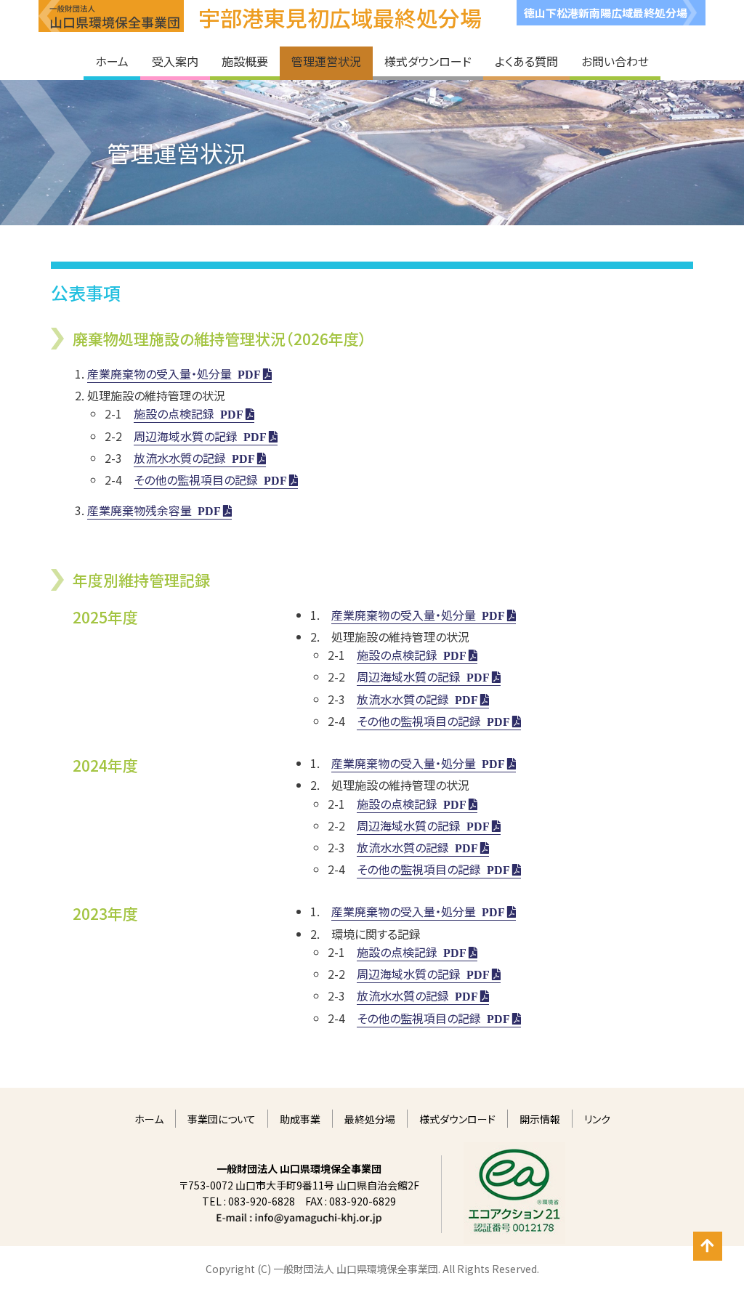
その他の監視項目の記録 (196, 479)
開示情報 (539, 1119)
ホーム (148, 1119)
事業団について (221, 1119)
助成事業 (300, 1119)
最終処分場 (369, 1119)
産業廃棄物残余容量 (139, 510)
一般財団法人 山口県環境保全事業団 (111, 16)
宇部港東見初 (340, 17)
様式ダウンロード (457, 1119)
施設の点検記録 (174, 413)
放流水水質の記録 (180, 457)
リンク (597, 1119)
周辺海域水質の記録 (186, 436)
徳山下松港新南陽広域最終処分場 (605, 12)
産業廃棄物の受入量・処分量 (159, 373)
